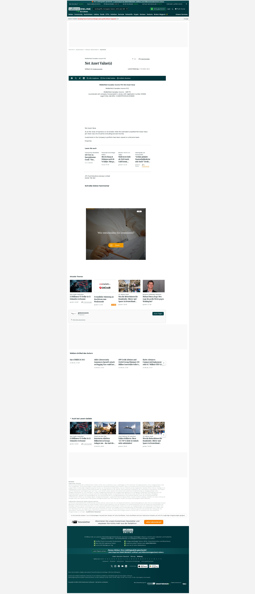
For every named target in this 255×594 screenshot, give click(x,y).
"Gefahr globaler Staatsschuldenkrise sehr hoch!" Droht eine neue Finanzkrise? (142, 159)
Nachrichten (88, 14)
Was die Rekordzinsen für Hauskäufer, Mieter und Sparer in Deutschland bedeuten (128, 299)
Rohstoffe (129, 14)
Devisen (143, 14)
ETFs (107, 14)
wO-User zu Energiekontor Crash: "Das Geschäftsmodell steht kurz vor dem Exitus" (92, 157)
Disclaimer (112, 561)
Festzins (150, 14)
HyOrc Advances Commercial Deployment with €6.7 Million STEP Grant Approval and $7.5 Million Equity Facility (153, 362)
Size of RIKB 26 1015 (77, 359)
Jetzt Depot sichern (99, 551)
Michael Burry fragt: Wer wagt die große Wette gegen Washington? (153, 299)
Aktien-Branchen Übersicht (120, 556)
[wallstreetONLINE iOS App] (143, 567)
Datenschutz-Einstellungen (132, 561)
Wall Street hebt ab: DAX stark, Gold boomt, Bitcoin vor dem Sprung (124, 159)
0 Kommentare (145, 59)
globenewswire (97, 69)
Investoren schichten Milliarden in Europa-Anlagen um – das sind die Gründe (104, 440)
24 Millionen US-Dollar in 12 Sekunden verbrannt (80, 297)
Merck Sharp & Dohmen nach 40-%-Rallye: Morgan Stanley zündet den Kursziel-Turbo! (109, 159)
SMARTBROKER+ (151, 543)
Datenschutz (120, 561)
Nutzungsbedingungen (147, 561)
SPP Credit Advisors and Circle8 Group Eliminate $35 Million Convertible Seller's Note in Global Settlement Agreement (128, 362)
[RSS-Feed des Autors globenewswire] (72, 320)
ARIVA (115, 572)
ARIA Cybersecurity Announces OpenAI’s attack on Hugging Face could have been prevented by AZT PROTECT (104, 362)
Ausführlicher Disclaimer (93, 512)
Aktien (70, 14)
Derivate (121, 14)
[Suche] (126, 8)
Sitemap (132, 556)
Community (78, 14)
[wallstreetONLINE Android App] (154, 567)
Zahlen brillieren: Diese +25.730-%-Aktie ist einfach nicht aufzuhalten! (128, 440)
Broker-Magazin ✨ (161, 14)
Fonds (102, 14)
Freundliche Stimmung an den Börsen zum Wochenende (104, 299)
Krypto (136, 14)
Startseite (71, 49)
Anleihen (113, 14)
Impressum (105, 561)
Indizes (96, 14)
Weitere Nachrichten (91, 49)
